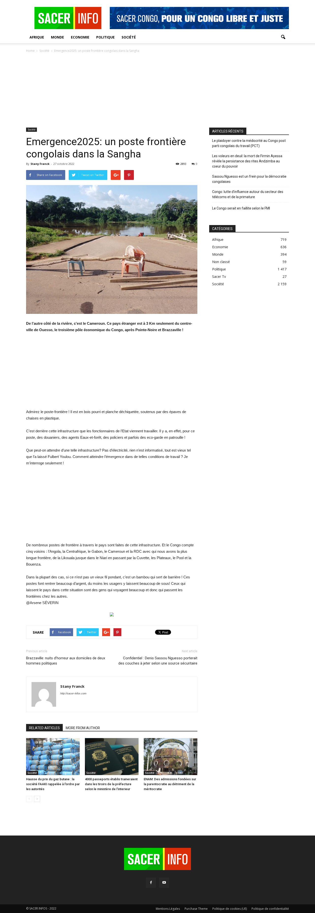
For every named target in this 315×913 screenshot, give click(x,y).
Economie (80, 37)
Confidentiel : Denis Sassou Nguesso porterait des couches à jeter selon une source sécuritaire (157, 661)
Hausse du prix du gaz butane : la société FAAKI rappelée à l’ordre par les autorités (53, 784)
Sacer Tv (219, 276)
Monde (57, 37)
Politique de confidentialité (270, 909)
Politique (105, 37)
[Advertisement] (157, 90)
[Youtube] (164, 883)
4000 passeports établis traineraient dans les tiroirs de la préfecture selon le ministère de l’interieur (111, 784)
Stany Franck (40, 164)
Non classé (221, 261)
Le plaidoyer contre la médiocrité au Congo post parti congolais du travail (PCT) (249, 143)
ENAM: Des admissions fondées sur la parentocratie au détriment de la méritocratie (170, 784)
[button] (283, 37)
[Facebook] (151, 883)
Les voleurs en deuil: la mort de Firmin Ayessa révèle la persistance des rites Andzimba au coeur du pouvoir (247, 161)
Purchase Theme (196, 909)
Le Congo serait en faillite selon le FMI (241, 208)
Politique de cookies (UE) (229, 909)
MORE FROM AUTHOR (83, 728)
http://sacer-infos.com (73, 693)
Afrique (37, 37)
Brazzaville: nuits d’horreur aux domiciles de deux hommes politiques (65, 661)
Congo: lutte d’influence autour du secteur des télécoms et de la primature (247, 194)
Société (129, 37)
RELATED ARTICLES (44, 728)
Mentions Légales (168, 909)
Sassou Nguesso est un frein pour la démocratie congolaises (249, 179)
